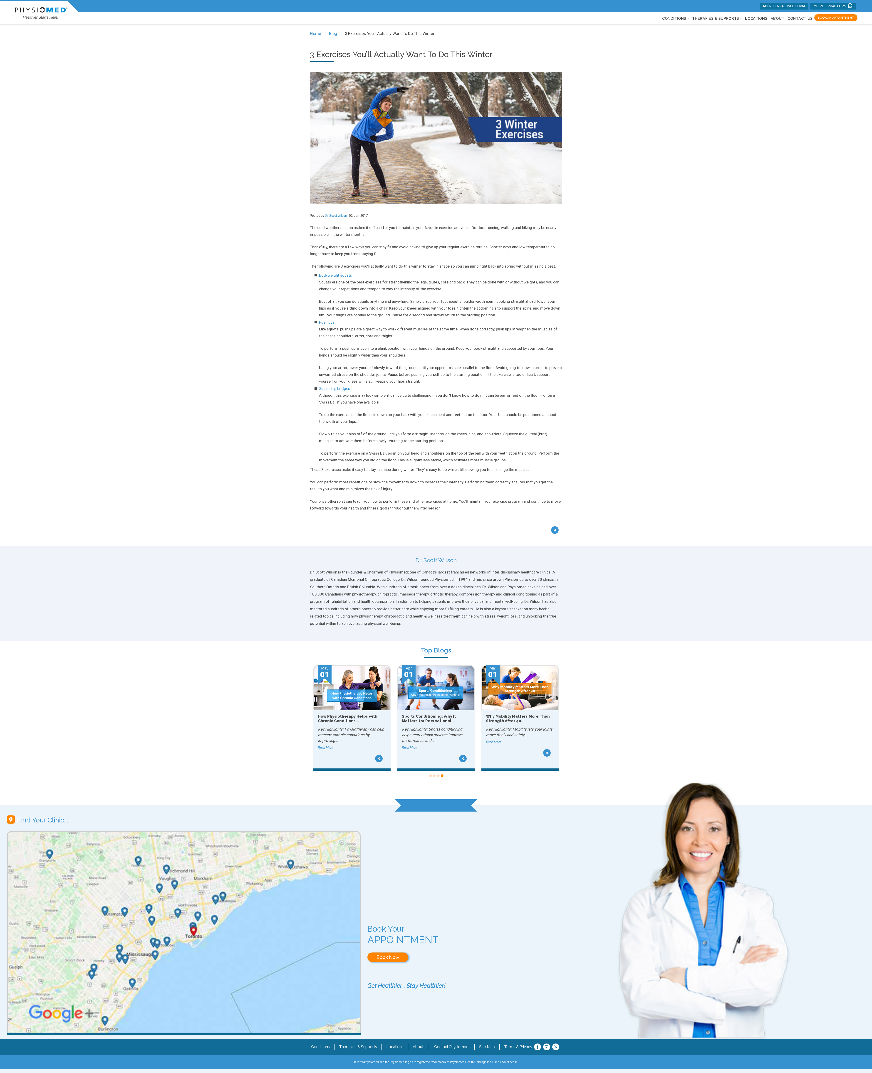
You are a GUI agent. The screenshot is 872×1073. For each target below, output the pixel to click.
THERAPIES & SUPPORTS (715, 18)
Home (315, 33)
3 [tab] (438, 776)
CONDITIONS (674, 18)
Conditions (320, 1046)
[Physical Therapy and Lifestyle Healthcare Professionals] (41, 12)
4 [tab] (441, 776)
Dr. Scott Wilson (336, 215)
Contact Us (800, 18)
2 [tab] (434, 776)
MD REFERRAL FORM (831, 6)
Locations (395, 1046)
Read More (325, 748)
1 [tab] (430, 776)
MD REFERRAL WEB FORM (784, 6)
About (778, 18)
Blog (333, 33)
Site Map (487, 1046)
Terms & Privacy (518, 1046)
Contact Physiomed (451, 1046)
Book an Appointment (836, 17)
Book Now (388, 957)
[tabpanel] (352, 718)
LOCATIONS (756, 18)
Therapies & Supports (358, 1046)
